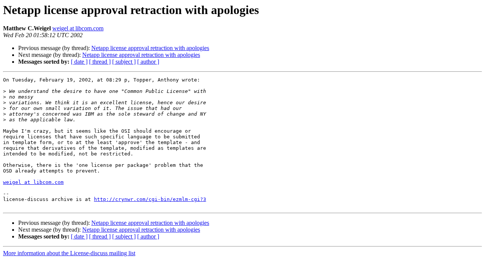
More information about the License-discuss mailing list (69, 253)
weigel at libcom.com (77, 28)
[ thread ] (100, 61)
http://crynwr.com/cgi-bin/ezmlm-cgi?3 (150, 199)
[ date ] (79, 61)
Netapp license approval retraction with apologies (150, 48)
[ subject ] (124, 61)
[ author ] (148, 61)
